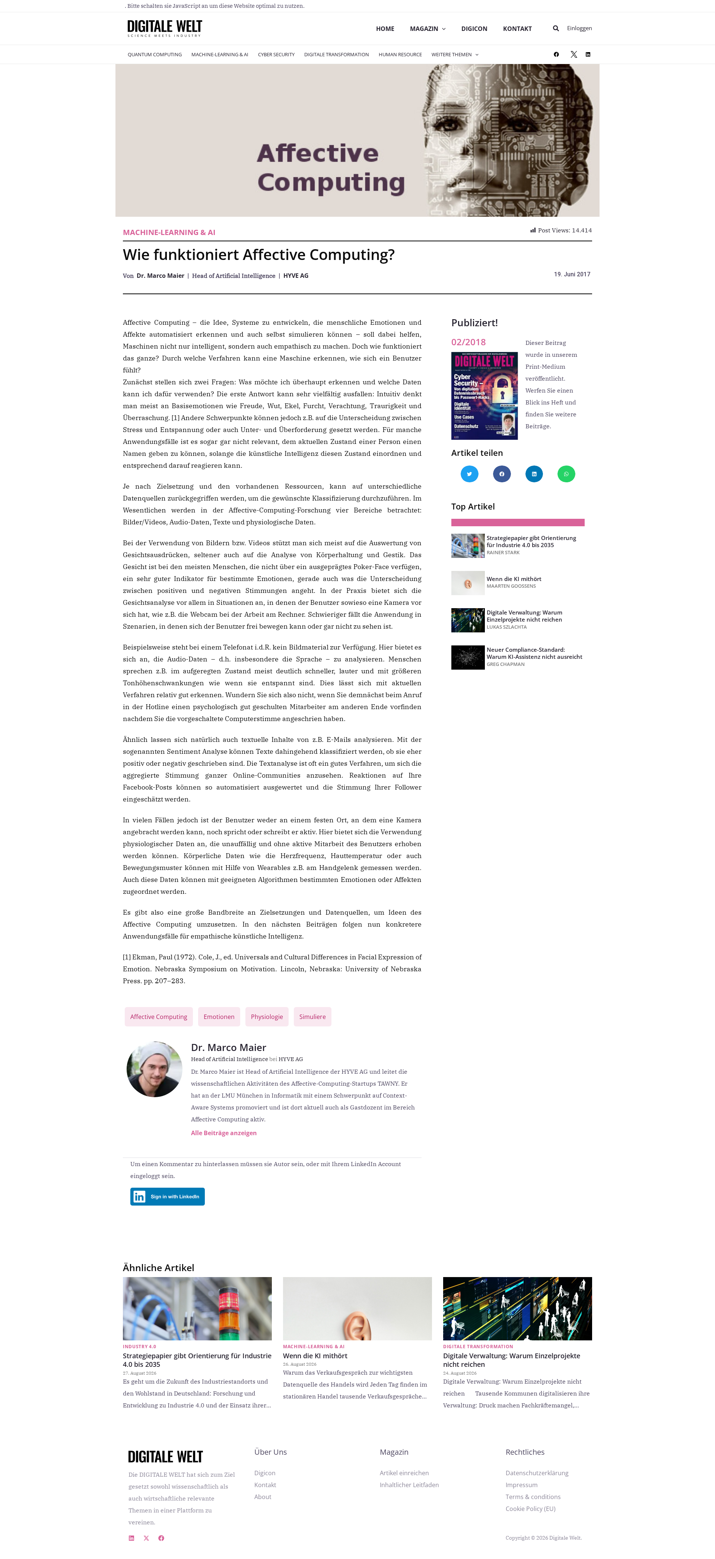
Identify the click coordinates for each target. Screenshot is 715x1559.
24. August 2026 (460, 1373)
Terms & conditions (533, 1497)
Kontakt (517, 29)
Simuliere (312, 1017)
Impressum (522, 1485)
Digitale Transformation (336, 54)
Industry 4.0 (139, 1346)
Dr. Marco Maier (160, 276)
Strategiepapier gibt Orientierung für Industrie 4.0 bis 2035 (531, 541)
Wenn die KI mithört (514, 578)
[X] (573, 54)
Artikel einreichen (404, 1473)
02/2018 (468, 342)
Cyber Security (276, 54)
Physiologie (267, 1017)
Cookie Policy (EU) (531, 1509)
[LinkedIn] (588, 54)
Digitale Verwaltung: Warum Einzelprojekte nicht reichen (524, 616)
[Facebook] (556, 54)
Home (385, 29)
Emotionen (219, 1017)
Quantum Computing (155, 54)
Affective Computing (158, 1017)
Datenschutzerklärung (537, 1473)
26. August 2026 (300, 1364)
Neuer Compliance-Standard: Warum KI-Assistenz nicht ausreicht (534, 653)
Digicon (265, 1473)
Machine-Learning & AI (219, 54)
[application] (442, 29)
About (262, 1497)
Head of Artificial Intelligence (234, 1059)
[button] (556, 29)
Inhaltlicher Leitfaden (409, 1485)
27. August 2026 (139, 1373)
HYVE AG (296, 276)
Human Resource (400, 54)
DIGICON (474, 29)
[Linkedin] (131, 1538)
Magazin (424, 29)
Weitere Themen (452, 54)
